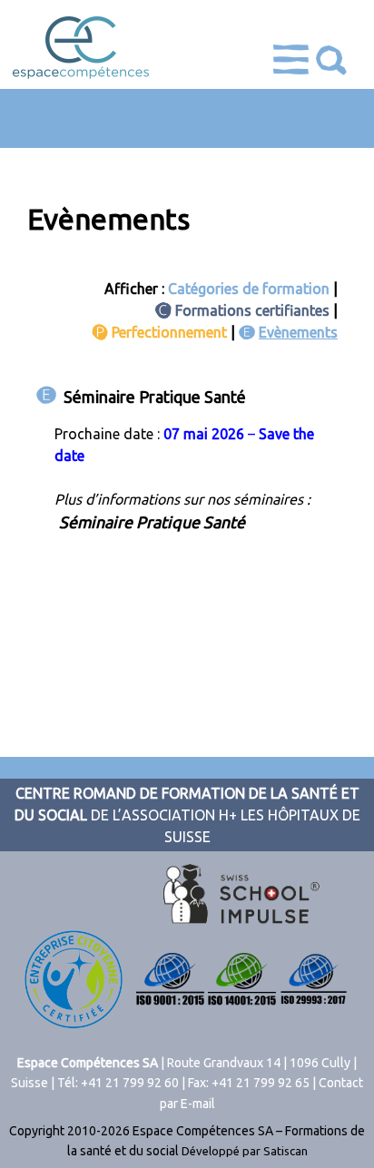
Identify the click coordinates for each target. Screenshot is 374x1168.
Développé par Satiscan (245, 1150)
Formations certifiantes (252, 310)
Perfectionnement (169, 332)
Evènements (298, 332)
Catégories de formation (249, 288)
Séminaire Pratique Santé (155, 397)
